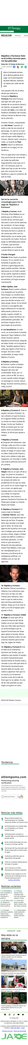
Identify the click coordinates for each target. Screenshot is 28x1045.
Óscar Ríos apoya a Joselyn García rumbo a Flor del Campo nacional (20, 903)
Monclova (18, 35)
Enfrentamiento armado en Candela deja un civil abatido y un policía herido (16, 836)
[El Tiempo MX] (14, 29)
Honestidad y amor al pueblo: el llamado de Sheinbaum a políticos (6, 894)
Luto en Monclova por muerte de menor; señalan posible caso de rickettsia (14, 957)
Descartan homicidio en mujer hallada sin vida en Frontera (13, 974)
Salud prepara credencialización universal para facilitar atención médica (20, 913)
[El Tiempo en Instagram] (11, 1015)
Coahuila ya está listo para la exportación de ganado (14, 857)
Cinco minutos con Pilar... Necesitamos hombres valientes (15, 869)
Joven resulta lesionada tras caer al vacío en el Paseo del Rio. (16, 843)
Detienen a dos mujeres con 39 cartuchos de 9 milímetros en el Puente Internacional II (15, 876)
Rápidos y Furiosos (15, 700)
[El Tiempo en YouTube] (20, 1015)
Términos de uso (7, 1031)
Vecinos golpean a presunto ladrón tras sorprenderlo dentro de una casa (13, 1007)
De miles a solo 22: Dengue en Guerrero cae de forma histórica (6, 903)
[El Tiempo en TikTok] (15, 1015)
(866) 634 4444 (15, 1028)
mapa (23, 1028)
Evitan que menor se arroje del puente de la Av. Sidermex (13, 990)
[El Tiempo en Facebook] (6, 1015)
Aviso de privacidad (20, 1031)
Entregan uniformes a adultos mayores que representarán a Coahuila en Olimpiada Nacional (6, 913)
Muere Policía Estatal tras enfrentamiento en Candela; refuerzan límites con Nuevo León (16, 820)
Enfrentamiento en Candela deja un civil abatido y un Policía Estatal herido (16, 828)
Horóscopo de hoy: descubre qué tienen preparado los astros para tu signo (16, 850)
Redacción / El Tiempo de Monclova (12, 64)
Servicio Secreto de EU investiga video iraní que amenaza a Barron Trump (20, 894)
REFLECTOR (6, 35)
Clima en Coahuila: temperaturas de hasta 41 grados (16, 863)
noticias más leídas (14, 880)
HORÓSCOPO (11, 931)
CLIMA (19, 931)
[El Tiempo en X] (23, 1015)
